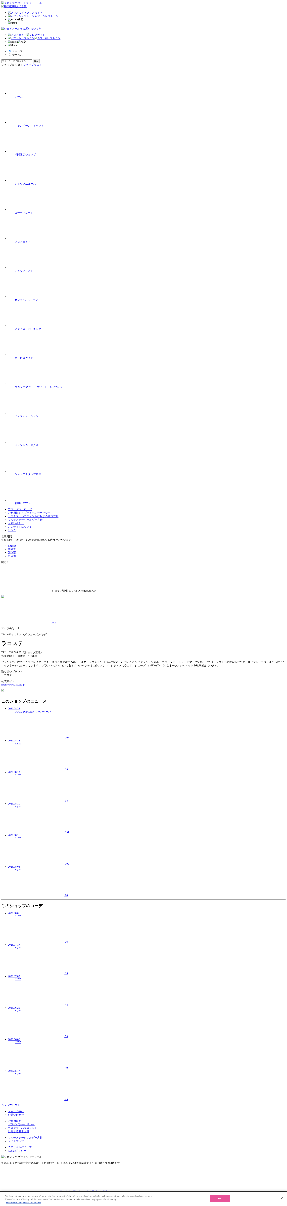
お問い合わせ (16, 523)
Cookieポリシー (17, 1150)
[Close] (281, 1198)
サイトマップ (16, 1141)
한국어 (12, 556)
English (12, 545)
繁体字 (12, 552)
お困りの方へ (16, 1111)
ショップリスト (32, 64)
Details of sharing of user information (23, 1202)
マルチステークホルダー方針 (25, 519)
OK (220, 1198)
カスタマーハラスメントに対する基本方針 (33, 516)
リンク (12, 530)
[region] (143, 1198)
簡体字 (12, 549)
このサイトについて (20, 526)
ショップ (17, 51)
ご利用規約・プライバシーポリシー (29, 512)
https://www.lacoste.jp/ (13, 684)
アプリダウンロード (20, 509)
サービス (17, 54)
